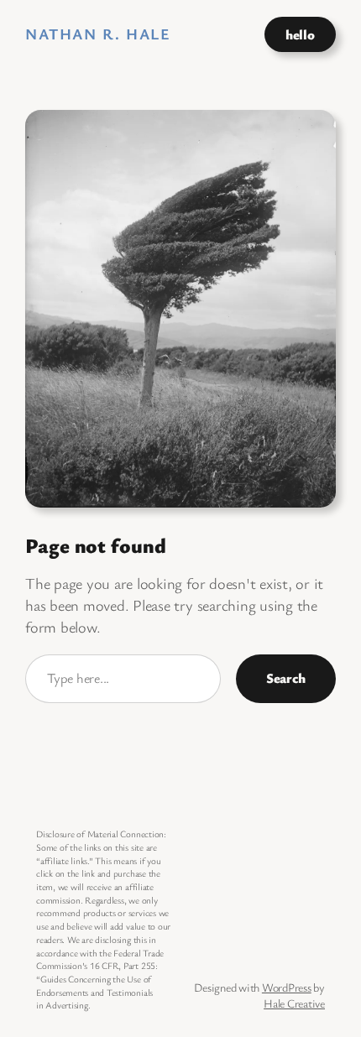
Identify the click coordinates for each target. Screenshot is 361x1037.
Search (286, 678)
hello (299, 34)
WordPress (286, 987)
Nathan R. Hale (97, 33)
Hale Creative (294, 1003)
